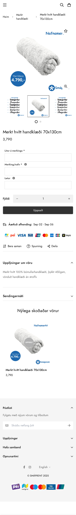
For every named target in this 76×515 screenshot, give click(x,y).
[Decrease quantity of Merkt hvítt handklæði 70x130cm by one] (17, 199)
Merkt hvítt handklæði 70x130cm (26, 370)
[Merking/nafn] (25, 164)
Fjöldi (6, 199)
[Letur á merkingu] (13, 178)
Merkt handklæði (22, 17)
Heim (6, 17)
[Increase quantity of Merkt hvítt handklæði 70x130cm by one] (69, 199)
